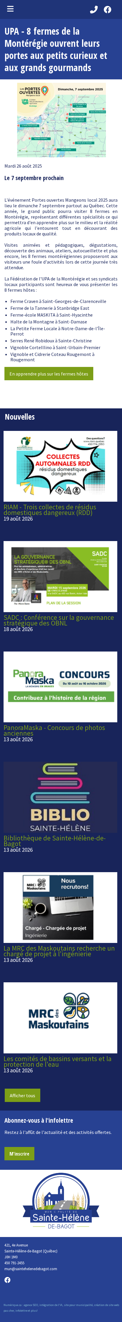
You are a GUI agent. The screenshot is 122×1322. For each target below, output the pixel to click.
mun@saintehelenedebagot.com (30, 1268)
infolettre (21, 1311)
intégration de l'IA (50, 1305)
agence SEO (31, 1305)
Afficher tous (22, 1095)
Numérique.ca (13, 1305)
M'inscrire (19, 1154)
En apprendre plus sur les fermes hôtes (48, 374)
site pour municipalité (78, 1305)
